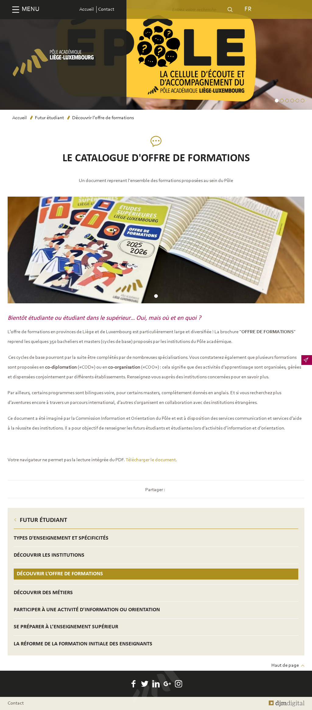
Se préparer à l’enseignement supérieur (66, 627)
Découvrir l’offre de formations (60, 574)
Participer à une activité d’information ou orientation (87, 610)
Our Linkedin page (156, 684)
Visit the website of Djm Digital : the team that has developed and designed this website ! (286, 703)
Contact (106, 9)
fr (247, 9)
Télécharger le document (151, 460)
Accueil (86, 9)
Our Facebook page (133, 684)
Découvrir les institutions (49, 555)
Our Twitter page (144, 684)
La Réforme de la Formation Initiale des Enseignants (83, 644)
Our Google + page (167, 684)
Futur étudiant (49, 118)
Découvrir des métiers (43, 593)
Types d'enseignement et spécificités (61, 538)
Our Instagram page (178, 684)
